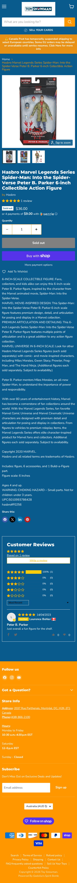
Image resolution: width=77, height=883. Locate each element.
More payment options (39, 265)
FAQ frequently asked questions (24, 863)
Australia (36, 806)
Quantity (7, 220)
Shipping (38, 859)
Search (15, 855)
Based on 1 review (18, 555)
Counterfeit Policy (38, 868)
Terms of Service (32, 855)
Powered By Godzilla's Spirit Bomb (38, 876)
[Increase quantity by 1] (36, 229)
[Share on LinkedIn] (20, 519)
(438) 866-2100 (20, 717)
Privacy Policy (21, 859)
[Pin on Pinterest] (27, 519)
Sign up (61, 787)
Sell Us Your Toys (57, 863)
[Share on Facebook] (5, 519)
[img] (27, 615)
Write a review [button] (38, 560)
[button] (9, 156)
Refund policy (54, 855)
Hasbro (11, 195)
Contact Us (54, 859)
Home (6, 59)
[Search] (69, 22)
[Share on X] (12, 519)
